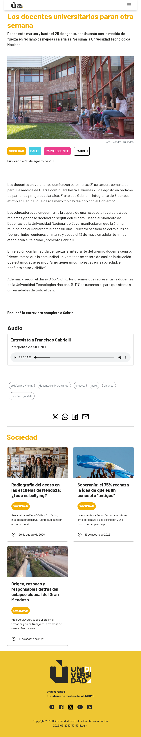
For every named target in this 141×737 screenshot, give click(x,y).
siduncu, (109, 385)
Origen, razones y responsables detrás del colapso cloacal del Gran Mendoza (35, 591)
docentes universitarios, (54, 385)
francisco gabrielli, (21, 396)
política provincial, (21, 385)
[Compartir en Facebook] (75, 417)
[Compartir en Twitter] (55, 417)
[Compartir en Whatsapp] (65, 416)
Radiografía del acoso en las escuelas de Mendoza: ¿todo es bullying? (36, 490)
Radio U (82, 151)
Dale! (34, 151)
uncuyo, (80, 385)
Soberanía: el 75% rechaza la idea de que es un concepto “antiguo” (103, 490)
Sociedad (16, 151)
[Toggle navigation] (129, 4)
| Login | (83, 725)
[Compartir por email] (85, 416)
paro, (94, 385)
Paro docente (57, 151)
